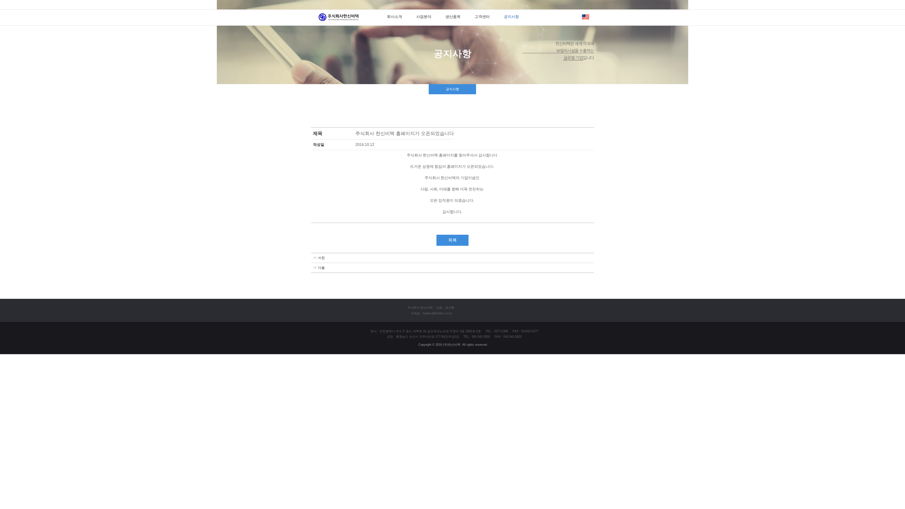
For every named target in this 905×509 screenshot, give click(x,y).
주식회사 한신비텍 (420, 307)
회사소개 (394, 17)
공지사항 (511, 17)
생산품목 (453, 17)
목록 (452, 240)
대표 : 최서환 (445, 307)
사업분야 (423, 17)
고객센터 (482, 17)
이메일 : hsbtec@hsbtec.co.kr (431, 313)
